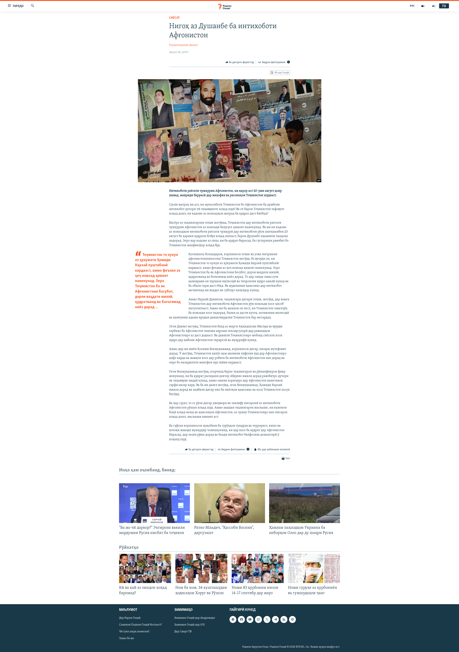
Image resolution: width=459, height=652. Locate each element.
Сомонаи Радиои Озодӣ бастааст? (140, 624)
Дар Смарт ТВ (182, 631)
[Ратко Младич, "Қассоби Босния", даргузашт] (229, 503)
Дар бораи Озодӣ (130, 618)
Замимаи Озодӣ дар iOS (189, 624)
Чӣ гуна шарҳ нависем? (134, 631)
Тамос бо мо (126, 638)
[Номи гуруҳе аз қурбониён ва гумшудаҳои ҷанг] (314, 568)
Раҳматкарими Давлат (183, 45)
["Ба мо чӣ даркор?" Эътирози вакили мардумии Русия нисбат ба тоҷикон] (154, 503)
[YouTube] (422, 6)
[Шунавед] (433, 6)
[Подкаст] (292, 619)
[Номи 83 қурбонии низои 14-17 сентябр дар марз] (258, 568)
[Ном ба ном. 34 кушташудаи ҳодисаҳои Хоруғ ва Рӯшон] (201, 568)
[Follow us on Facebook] (241, 619)
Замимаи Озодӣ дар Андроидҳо (194, 618)
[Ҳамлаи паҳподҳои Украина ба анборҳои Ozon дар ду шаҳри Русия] (304, 503)
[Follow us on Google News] (233, 619)
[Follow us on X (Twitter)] (267, 619)
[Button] (239, 62)
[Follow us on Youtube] (250, 619)
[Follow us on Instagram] (258, 619)
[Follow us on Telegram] (275, 619)
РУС (412, 6)
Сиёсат (174, 18)
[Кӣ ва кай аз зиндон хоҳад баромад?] (145, 568)
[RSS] (283, 619)
